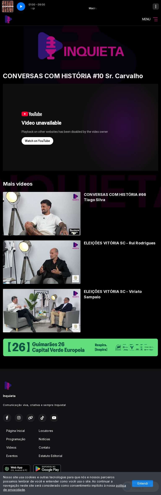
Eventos (12, 456)
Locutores (46, 430)
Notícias (44, 439)
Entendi (143, 483)
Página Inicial (15, 430)
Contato (44, 447)
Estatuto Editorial (50, 456)
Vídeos (11, 447)
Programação (15, 439)
